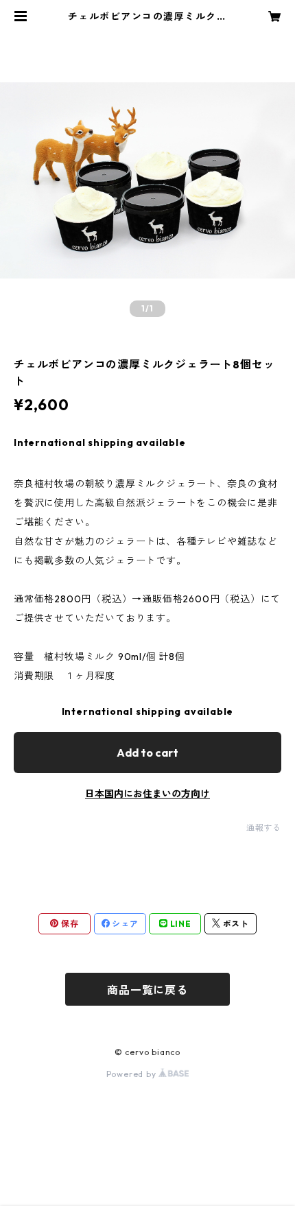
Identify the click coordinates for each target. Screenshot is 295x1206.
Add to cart (147, 752)
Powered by (132, 1074)
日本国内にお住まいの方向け (147, 794)
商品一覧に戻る (147, 990)
